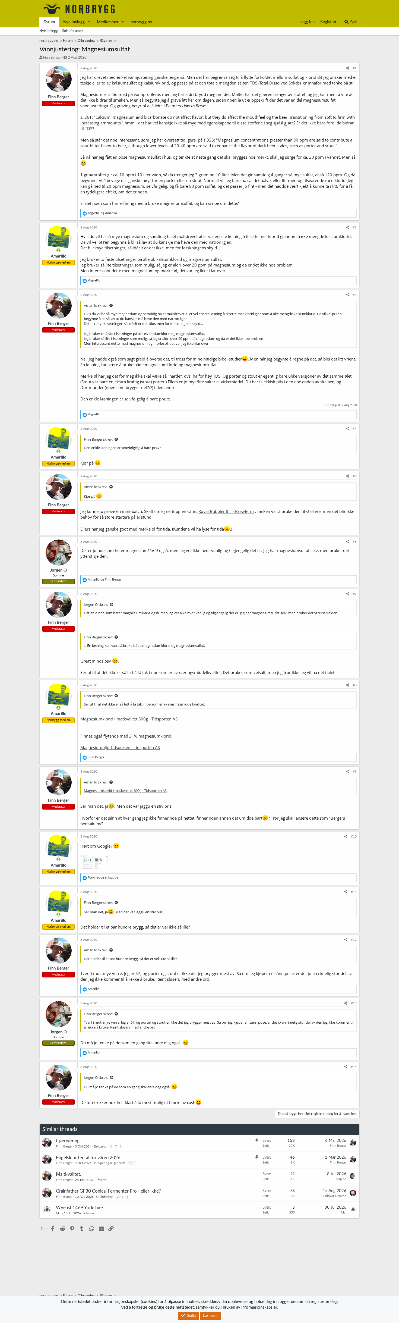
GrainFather (104, 1196)
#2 (355, 227)
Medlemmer (107, 22)
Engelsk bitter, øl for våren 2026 (88, 1157)
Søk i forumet (72, 31)
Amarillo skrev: (95, 305)
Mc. (58, 1213)
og (102, 213)
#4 (355, 428)
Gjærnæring (68, 1141)
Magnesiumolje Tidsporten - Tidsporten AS (120, 747)
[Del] (347, 68)
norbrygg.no (141, 22)
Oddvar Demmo (334, 1195)
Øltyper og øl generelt (109, 1163)
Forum (49, 22)
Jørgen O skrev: (96, 604)
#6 (355, 541)
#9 (355, 771)
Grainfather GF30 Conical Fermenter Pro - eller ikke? (108, 1191)
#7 (355, 593)
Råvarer (101, 1179)
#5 (355, 476)
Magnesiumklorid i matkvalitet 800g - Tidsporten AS (129, 719)
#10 (354, 836)
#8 (355, 685)
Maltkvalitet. (68, 1174)
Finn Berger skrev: (98, 439)
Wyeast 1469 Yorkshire (79, 1207)
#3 (355, 294)
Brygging (100, 1146)
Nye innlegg (74, 22)
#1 (355, 68)
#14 (354, 1066)
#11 (354, 892)
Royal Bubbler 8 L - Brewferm (226, 511)
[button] (89, 22)
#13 (354, 1003)
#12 (354, 939)
